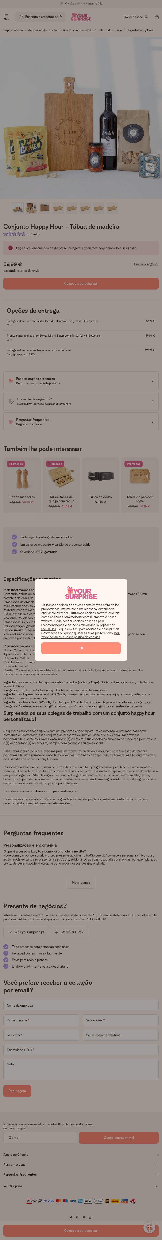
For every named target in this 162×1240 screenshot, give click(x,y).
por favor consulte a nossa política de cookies (80, 635)
